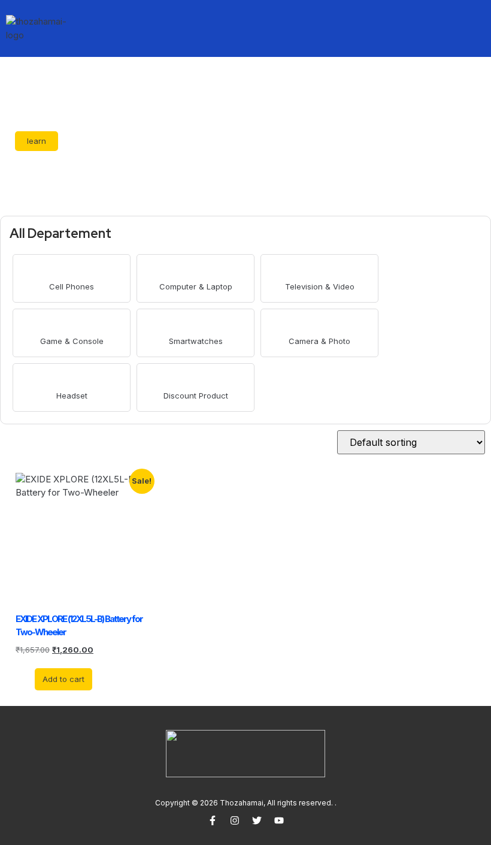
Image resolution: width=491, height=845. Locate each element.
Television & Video (319, 286)
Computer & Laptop (195, 286)
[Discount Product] (195, 379)
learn (36, 141)
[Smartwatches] (195, 324)
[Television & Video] (319, 270)
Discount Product (195, 395)
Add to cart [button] (63, 679)
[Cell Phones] (71, 270)
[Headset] (71, 379)
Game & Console (72, 341)
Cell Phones (71, 286)
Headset (71, 395)
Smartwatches (196, 341)
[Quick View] (29, 678)
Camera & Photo (319, 341)
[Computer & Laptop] (195, 270)
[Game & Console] (71, 324)
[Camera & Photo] (319, 324)
